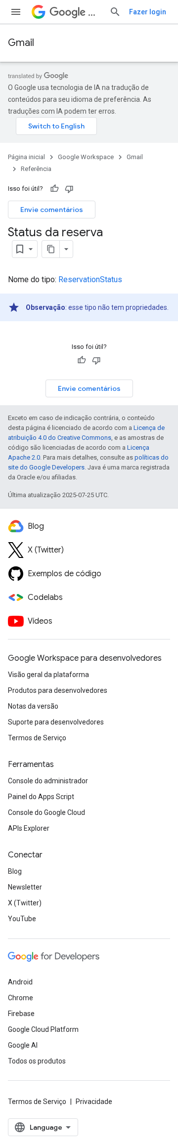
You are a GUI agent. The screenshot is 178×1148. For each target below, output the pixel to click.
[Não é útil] (69, 188)
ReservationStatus (90, 279)
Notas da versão (33, 706)
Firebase (21, 1014)
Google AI (23, 1045)
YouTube (22, 919)
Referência (36, 168)
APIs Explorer (28, 828)
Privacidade (94, 1101)
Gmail (21, 43)
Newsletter (25, 887)
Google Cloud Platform (43, 1029)
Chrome (20, 998)
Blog (15, 871)
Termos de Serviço (37, 738)
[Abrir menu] (16, 12)
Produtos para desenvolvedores (57, 690)
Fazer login (147, 12)
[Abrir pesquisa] (115, 12)
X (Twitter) (25, 903)
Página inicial (26, 157)
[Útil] (54, 188)
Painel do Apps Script (41, 797)
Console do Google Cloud (46, 812)
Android (20, 982)
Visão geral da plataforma (48, 675)
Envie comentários (51, 209)
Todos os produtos (37, 1061)
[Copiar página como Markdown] (51, 249)
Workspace (94, 12)
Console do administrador (48, 781)
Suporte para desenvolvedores (56, 722)
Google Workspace (86, 157)
